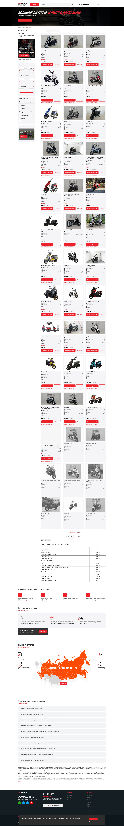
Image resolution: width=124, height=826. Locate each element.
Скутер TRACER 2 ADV (90, 513)
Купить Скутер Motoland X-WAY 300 (48, 554)
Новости (69, 797)
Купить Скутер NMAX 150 (46, 576)
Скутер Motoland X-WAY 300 (47, 301)
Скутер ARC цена (45, 556)
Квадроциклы (90, 802)
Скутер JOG (43, 194)
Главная (19, 27)
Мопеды (88, 804)
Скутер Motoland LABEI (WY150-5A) (48, 265)
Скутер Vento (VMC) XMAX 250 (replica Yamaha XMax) (49, 158)
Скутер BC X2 (44, 371)
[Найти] (72, 4)
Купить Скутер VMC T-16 (46, 569)
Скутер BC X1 (66, 265)
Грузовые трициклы (91, 811)
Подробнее (23, 136)
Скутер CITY (66, 513)
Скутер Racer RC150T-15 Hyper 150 (93, 85)
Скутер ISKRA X (67, 407)
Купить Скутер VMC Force (46, 558)
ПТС (42, 540)
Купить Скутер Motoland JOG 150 (48, 574)
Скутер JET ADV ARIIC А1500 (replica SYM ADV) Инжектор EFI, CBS (50, 408)
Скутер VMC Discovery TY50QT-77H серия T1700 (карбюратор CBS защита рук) (94, 158)
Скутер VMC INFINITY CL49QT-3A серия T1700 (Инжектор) (72, 195)
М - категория (47, 540)
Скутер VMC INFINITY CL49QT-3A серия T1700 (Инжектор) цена (54, 567)
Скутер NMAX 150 (90, 336)
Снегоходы (89, 797)
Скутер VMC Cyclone (90, 265)
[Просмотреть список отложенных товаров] (98, 4)
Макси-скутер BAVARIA (91, 443)
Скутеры (23, 27)
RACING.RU (22, 3)
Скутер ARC (66, 50)
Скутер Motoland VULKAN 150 (92, 301)
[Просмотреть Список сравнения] (94, 4)
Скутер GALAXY (89, 50)
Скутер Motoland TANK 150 (47, 229)
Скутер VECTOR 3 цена (46, 550)
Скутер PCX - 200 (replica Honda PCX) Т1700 (50, 480)
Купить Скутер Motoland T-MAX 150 (48, 580)
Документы (69, 795)
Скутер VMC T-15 (67, 85)
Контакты (69, 799)
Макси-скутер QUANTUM (46, 50)
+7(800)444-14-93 (26, 797)
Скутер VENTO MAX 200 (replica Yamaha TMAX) (94, 481)
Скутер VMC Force (67, 301)
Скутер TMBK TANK (45, 513)
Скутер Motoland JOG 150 (46, 121)
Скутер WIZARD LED (90, 194)
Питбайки (89, 806)
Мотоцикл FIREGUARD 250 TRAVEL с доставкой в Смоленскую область (25, 132)
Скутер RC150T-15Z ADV (69, 230)
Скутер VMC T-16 (67, 121)
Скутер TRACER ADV (68, 443)
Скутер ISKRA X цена (45, 552)
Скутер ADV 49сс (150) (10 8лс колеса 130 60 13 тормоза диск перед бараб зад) (50, 446)
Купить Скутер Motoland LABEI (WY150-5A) (50, 565)
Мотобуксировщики (91, 799)
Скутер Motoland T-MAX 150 (92, 407)
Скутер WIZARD (67, 371)
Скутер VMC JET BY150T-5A (69, 336)
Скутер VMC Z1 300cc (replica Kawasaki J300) (72, 481)
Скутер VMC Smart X (68, 157)
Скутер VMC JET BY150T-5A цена (48, 561)
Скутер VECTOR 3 (89, 121)
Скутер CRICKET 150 (90, 371)
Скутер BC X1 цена (45, 571)
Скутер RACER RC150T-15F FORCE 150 (49, 85)
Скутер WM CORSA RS (46, 336)
